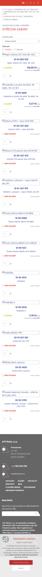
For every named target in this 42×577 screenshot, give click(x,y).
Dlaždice (8, 49)
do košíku (23, 76)
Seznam (20, 49)
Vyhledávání (29, 487)
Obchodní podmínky (15, 490)
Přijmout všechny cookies (21, 562)
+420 (19, 466)
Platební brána (13, 487)
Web (20, 484)
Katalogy (10, 481)
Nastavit (21, 568)
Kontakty (10, 484)
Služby (21, 481)
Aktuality (32, 481)
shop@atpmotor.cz (18, 474)
